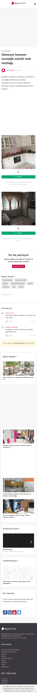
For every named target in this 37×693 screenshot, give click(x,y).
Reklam (4, 654)
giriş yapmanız (19, 343)
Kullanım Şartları (7, 658)
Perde (21, 287)
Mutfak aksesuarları (17, 283)
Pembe (30, 283)
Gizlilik (4, 660)
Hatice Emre (10, 313)
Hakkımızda (5, 667)
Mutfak (5, 283)
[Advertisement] (18, 24)
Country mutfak (21, 280)
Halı (14, 287)
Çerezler (4, 662)
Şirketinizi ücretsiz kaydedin (11, 650)
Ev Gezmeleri (6, 51)
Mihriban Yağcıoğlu (12, 327)
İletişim (4, 656)
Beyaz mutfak (7, 280)
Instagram (5, 681)
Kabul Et (30, 691)
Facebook (5, 679)
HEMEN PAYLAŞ (18, 266)
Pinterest (4, 683)
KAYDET (19, 177)
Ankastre (6, 287)
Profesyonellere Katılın (9, 652)
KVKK (3, 665)
